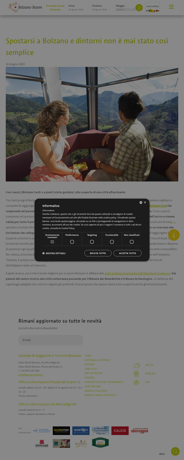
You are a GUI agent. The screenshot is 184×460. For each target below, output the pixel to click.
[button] (54, 253)
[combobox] (140, 202)
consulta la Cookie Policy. (62, 228)
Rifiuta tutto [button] (98, 253)
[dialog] (92, 230)
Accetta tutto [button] (127, 253)
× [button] (145, 202)
